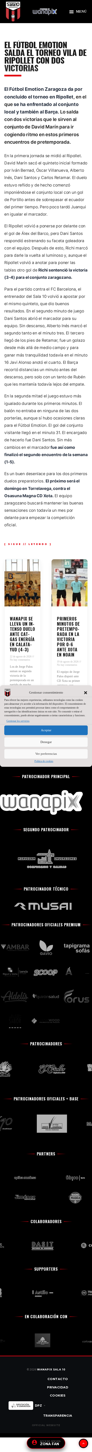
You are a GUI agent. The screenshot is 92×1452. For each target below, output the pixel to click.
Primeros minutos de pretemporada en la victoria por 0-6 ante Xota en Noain (68, 636)
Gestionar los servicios (18, 720)
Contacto (57, 1379)
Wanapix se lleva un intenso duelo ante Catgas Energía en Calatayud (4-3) (22, 634)
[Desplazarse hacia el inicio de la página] (83, 1443)
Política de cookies (43, 761)
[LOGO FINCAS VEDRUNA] (46, 1124)
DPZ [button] (38, 1405)
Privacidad (57, 1387)
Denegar (46, 742)
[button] (85, 693)
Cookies (58, 1395)
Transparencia (57, 1416)
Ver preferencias (46, 754)
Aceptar (46, 730)
